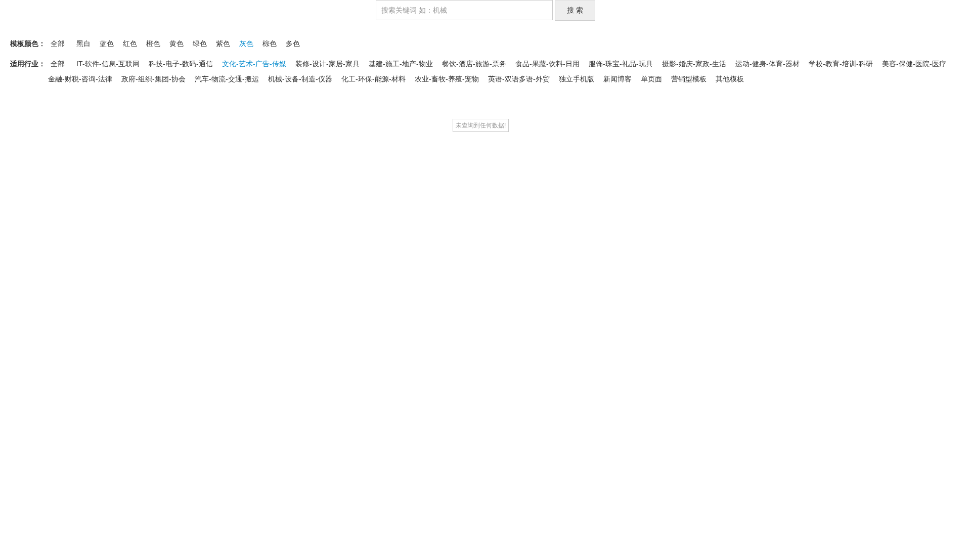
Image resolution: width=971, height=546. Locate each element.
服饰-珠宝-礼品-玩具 (621, 64)
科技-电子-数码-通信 (181, 64)
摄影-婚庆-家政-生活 (694, 64)
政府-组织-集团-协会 (153, 79)
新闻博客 (617, 79)
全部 (58, 43)
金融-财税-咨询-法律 (80, 79)
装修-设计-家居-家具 (327, 64)
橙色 (153, 43)
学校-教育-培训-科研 (841, 64)
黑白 (83, 43)
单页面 (651, 79)
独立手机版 (576, 79)
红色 (130, 43)
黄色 (176, 43)
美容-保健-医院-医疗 (914, 64)
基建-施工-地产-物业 (401, 64)
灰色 (246, 43)
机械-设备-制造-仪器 (300, 79)
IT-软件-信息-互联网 (108, 64)
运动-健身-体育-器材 (767, 64)
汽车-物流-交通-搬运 (227, 79)
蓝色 (107, 43)
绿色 (200, 43)
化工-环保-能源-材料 (373, 79)
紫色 (223, 43)
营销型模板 (689, 79)
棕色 (269, 43)
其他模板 (730, 79)
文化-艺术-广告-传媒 (254, 64)
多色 (293, 43)
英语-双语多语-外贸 (519, 79)
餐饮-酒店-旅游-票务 (474, 64)
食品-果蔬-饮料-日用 (547, 64)
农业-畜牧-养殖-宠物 (447, 79)
